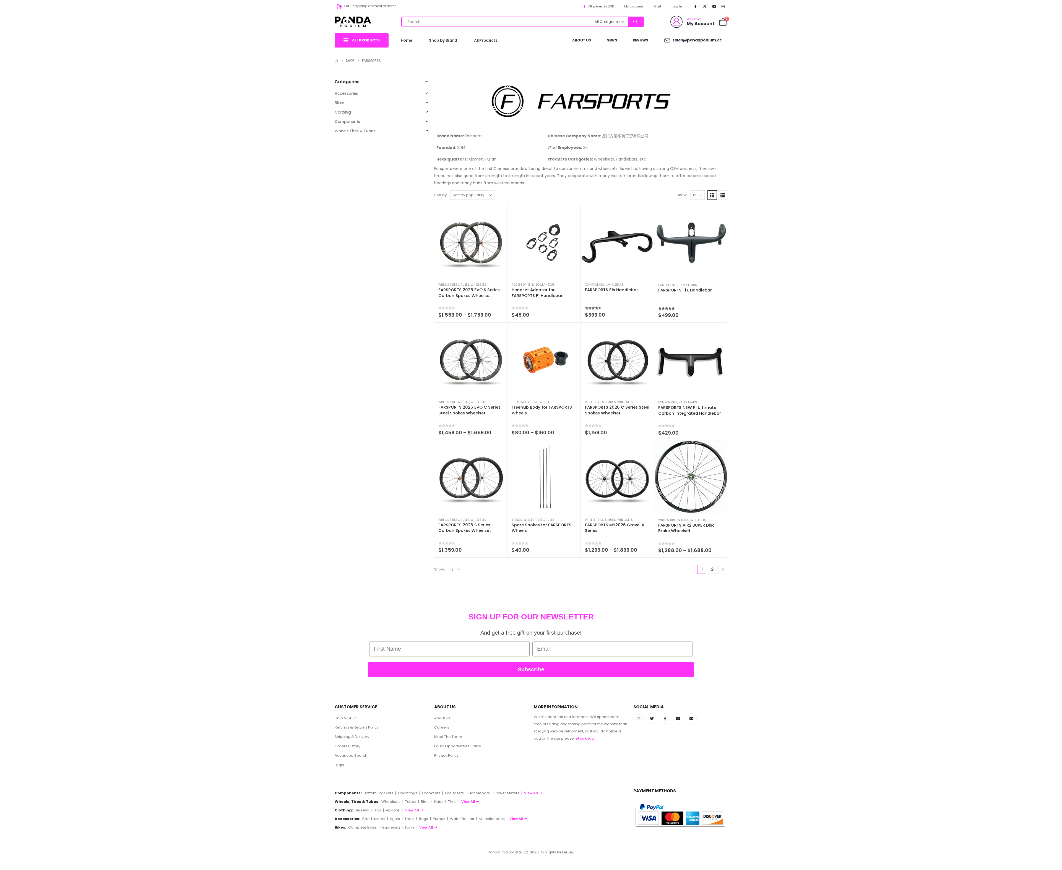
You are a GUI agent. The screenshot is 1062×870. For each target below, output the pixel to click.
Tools (409, 818)
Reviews (641, 40)
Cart (657, 6)
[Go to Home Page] (336, 60)
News (612, 40)
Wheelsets (478, 285)
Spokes (517, 520)
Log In (677, 6)
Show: (682, 195)
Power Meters (506, 793)
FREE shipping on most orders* (370, 6)
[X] (705, 6)
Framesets (390, 827)
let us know (585, 738)
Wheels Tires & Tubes (453, 285)
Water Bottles (462, 818)
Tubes (410, 801)
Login (339, 765)
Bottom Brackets (378, 793)
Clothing (343, 112)
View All (531, 793)
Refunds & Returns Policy (357, 727)
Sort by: (440, 195)
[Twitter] (652, 718)
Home (406, 40)
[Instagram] (723, 6)
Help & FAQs (345, 718)
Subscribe (531, 669)
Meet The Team (448, 736)
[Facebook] (695, 6)
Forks (410, 827)
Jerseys (362, 810)
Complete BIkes (362, 827)
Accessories (521, 285)
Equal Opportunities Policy (457, 746)
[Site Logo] (353, 22)
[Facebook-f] (665, 718)
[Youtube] (714, 6)
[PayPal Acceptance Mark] (680, 815)
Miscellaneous (543, 285)
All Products (486, 40)
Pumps (439, 818)
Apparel (393, 810)
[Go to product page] (470, 241)
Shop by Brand (443, 40)
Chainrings (407, 793)
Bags (423, 818)
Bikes (339, 103)
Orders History (347, 746)
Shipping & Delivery (352, 736)
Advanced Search (351, 755)
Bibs (377, 810)
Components (594, 285)
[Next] (722, 569)
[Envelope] (691, 718)
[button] (712, 195)
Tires (452, 801)
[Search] (635, 22)
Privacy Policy (446, 755)
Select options (498, 214)
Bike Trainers (373, 818)
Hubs (515, 402)
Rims (425, 801)
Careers (441, 727)
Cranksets (431, 793)
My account (633, 6)
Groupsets (454, 793)
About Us (581, 40)
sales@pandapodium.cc (696, 40)
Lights (395, 818)
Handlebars (614, 285)
